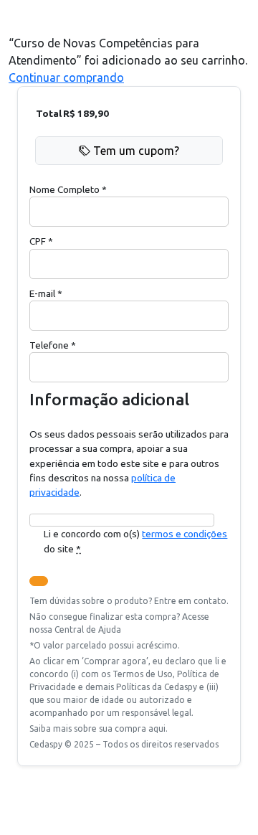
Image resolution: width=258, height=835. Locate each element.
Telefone (52, 345)
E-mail (45, 293)
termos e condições (184, 533)
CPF (41, 241)
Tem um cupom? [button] (136, 150)
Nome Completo (68, 189)
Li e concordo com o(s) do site (135, 541)
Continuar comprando (66, 77)
